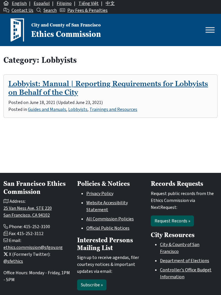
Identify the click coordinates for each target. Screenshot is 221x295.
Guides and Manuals (47, 109)
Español (42, 3)
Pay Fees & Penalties (87, 10)
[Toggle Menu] (210, 30)
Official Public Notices (107, 228)
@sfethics (13, 261)
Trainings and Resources (113, 109)
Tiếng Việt (89, 3)
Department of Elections (184, 261)
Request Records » (172, 221)
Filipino (64, 3)
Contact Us (22, 10)
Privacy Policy (99, 193)
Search (50, 10)
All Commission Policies (110, 219)
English (19, 3)
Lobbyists (77, 109)
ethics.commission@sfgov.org (33, 247)
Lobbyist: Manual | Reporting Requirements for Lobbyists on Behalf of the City (108, 88)
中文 (110, 3)
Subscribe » (92, 285)
